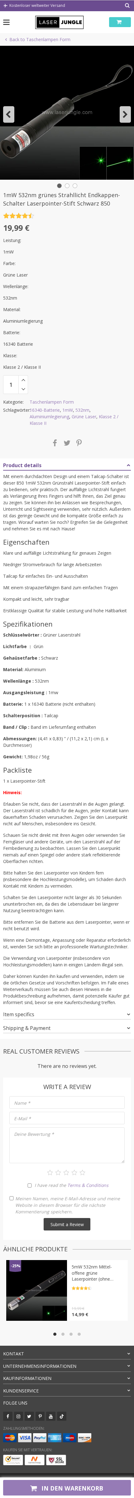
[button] (8, 114)
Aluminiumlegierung (49, 417)
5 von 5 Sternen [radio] (82, 1172)
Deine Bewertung (34, 1134)
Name (22, 1103)
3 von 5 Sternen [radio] (66, 1172)
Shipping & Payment (26, 1028)
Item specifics (18, 1014)
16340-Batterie (45, 410)
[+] (23, 380)
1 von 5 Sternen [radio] (50, 1172)
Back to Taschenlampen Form (39, 39)
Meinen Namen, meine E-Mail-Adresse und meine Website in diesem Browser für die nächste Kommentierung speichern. (67, 1205)
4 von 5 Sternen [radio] (74, 1172)
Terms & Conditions (87, 1185)
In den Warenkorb (71, 1488)
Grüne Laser (84, 417)
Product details (22, 465)
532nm (82, 410)
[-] (23, 389)
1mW (67, 410)
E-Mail (22, 1118)
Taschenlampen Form (52, 402)
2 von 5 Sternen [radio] (58, 1172)
